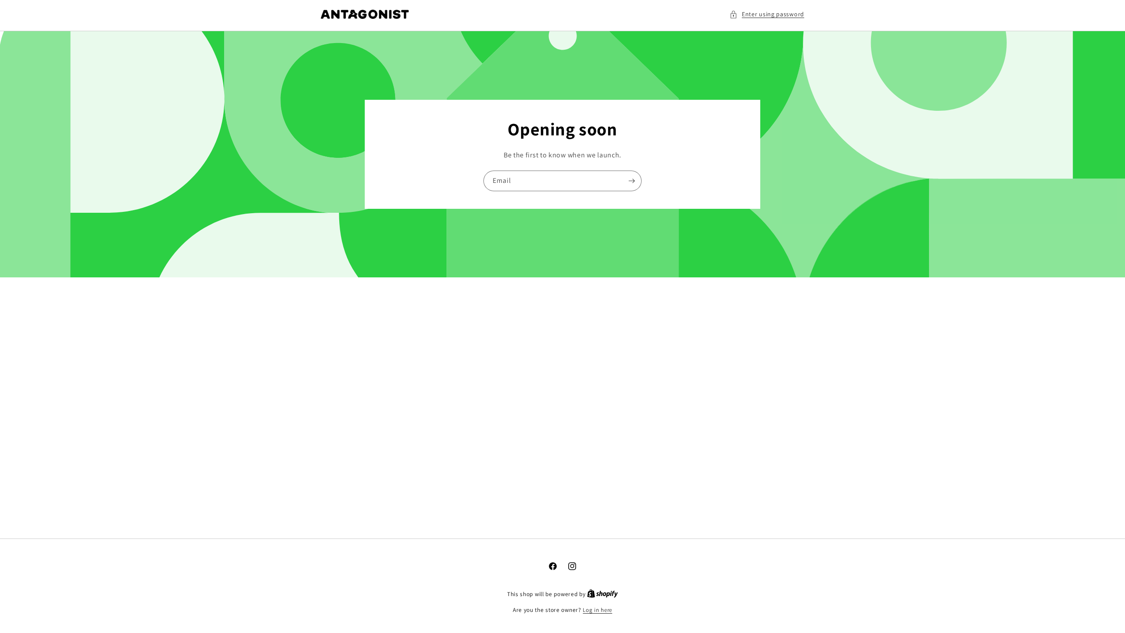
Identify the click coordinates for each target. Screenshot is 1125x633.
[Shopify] (602, 594)
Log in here (597, 610)
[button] (766, 14)
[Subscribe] (631, 181)
